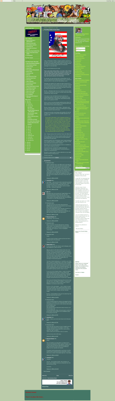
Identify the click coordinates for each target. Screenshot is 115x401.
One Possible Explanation (81, 125)
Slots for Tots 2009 (30, 92)
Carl (47, 191)
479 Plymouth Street (80, 72)
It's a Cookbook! (29, 94)
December (30, 140)
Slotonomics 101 (79, 132)
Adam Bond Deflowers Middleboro (33, 63)
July (29, 132)
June (29, 130)
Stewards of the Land (80, 141)
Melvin (77, 116)
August (29, 134)
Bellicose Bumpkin (80, 56)
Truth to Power (79, 71)
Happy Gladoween (29, 81)
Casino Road (28, 68)
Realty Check (79, 127)
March (29, 126)
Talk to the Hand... (31, 108)
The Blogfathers (29, 55)
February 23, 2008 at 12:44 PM (52, 297)
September (30, 135)
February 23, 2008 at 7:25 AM (52, 242)
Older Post (71, 375)
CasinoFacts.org (29, 46)
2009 (28, 142)
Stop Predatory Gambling (81, 54)
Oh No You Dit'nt (29, 84)
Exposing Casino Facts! (31, 78)
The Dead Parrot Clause (81, 148)
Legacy (77, 111)
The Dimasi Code (29, 73)
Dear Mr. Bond (29, 71)
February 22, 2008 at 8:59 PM (52, 220)
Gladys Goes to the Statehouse (82, 94)
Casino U (78, 83)
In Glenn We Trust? (80, 104)
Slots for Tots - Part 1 (30, 89)
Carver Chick (78, 59)
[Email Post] (70, 157)
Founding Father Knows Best (33, 122)
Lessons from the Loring (81, 113)
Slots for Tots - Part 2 (30, 91)
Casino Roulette (31, 114)
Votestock (78, 158)
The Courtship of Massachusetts (32, 69)
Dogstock (28, 74)
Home (58, 375)
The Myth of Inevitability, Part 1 (82, 151)
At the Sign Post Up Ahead (81, 81)
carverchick (49, 180)
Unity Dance (30, 107)
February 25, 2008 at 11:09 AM (52, 355)
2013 (28, 148)
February (29, 105)
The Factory (28, 79)
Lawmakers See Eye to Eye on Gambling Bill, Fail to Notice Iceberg (82, 108)
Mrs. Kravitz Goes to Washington (82, 122)
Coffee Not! (78, 61)
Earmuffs (78, 88)
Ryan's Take (78, 69)
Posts (78, 48)
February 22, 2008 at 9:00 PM (52, 232)
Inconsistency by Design (32, 119)
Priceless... (30, 117)
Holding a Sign (79, 98)
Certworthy (30, 124)
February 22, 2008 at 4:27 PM (52, 189)
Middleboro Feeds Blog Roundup (82, 74)
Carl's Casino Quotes (80, 58)
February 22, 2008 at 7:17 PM (52, 214)
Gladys (82, 272)
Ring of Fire (78, 129)
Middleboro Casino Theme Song (82, 120)
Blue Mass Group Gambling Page (32, 50)
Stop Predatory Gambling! (31, 44)
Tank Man (78, 143)
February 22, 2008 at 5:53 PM (52, 200)
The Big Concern (29, 66)
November (30, 138)
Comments (79, 50)
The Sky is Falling (79, 154)
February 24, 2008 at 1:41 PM (52, 336)
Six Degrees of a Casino (31, 87)
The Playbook (79, 153)
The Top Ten (78, 156)
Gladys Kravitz (50, 244)
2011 (28, 145)
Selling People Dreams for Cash (32, 86)
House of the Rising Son (81, 99)
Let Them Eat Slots (80, 114)
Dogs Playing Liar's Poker (31, 76)
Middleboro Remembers (81, 66)
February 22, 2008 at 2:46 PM (52, 178)
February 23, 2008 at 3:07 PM (52, 315)
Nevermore (78, 124)
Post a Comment (47, 371)
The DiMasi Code (79, 149)
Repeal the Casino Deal (31, 43)
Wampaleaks (78, 76)
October (29, 137)
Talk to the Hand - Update (32, 113)
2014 (28, 150)
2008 (28, 102)
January (29, 104)
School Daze (78, 130)
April (29, 127)
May (29, 129)
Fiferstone (78, 63)
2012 (28, 147)
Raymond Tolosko (50, 216)
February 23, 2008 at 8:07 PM (52, 322)
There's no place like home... (33, 116)
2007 (28, 101)
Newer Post (44, 375)
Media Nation (78, 64)
